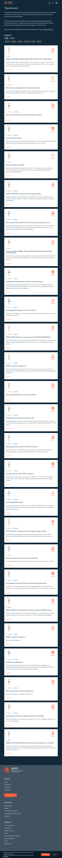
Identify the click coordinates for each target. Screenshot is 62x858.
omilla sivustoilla (47, 29)
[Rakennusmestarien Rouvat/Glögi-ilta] (31, 689)
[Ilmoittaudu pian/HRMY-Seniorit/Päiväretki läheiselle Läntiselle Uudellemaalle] (31, 252)
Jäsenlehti (6, 808)
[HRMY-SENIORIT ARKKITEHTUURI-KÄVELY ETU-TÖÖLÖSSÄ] (31, 59)
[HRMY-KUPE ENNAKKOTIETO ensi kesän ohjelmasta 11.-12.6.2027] (31, 742)
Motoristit (26, 41)
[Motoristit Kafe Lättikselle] (31, 164)
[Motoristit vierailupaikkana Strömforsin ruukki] (31, 86)
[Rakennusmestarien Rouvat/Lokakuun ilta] (31, 392)
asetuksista (5, 856)
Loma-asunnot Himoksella (10, 811)
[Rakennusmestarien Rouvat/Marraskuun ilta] (31, 556)
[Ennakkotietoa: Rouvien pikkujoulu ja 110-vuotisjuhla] (31, 715)
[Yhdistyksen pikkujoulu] (31, 662)
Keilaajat (13, 41)
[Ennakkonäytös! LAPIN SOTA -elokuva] (31, 473)
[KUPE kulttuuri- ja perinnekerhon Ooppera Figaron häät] (31, 530)
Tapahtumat (7, 784)
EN (49, 3)
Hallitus (6, 833)
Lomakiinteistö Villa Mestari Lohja (12, 813)
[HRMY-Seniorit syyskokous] (31, 365)
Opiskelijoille (7, 787)
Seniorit (39, 41)
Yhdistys (12, 38)
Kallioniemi (7, 816)
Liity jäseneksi (10, 795)
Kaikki (6, 38)
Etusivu (6, 782)
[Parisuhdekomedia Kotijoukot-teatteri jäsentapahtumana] (31, 582)
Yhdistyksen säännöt (9, 830)
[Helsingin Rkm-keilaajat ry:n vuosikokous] (31, 309)
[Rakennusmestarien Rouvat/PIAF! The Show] (31, 445)
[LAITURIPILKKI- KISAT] (31, 502)
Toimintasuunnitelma (9, 838)
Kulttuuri (20, 41)
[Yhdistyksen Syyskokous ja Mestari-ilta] (31, 417)
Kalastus (7, 41)
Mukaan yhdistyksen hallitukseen (12, 836)
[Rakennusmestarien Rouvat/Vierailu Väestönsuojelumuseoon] (31, 222)
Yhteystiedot (7, 789)
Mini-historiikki (7, 843)
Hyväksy (45, 854)
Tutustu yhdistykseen (9, 825)
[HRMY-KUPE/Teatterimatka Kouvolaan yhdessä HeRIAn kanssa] (31, 609)
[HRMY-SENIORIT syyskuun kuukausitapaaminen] (31, 193)
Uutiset (6, 841)
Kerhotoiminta (7, 828)
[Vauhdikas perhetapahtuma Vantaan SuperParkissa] (31, 281)
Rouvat (33, 41)
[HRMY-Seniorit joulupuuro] (31, 635)
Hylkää (54, 854)
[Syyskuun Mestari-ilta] (31, 137)
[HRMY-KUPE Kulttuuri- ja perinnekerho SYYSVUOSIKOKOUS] (31, 337)
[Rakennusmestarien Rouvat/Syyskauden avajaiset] (31, 112)
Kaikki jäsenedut (8, 806)
